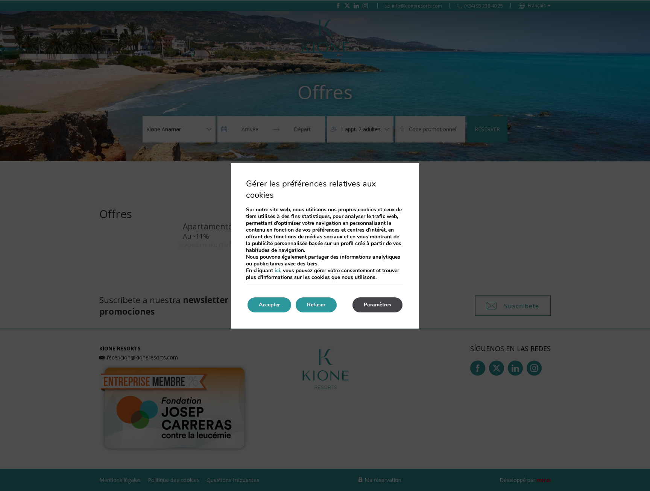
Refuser (316, 304)
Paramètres (377, 304)
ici (277, 270)
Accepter (269, 304)
